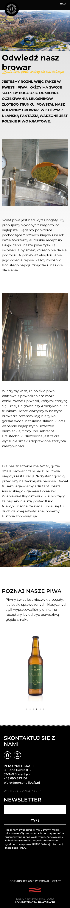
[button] (26, 709)
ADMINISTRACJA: (35, 902)
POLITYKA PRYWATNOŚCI (22, 791)
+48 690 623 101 (15, 778)
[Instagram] (17, 755)
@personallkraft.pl (26, 782)
